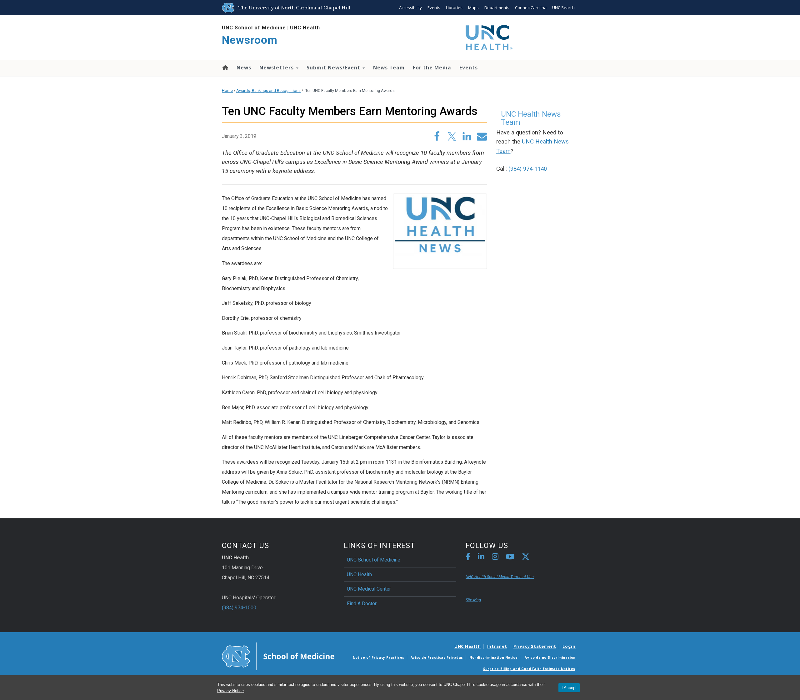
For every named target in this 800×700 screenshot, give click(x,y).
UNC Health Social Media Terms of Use (500, 576)
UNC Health (305, 28)
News (244, 67)
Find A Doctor (362, 604)
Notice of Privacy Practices (378, 657)
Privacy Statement (534, 646)
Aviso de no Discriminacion (550, 657)
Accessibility (410, 7)
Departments (496, 7)
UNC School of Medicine (254, 28)
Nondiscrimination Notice (493, 657)
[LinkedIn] (481, 558)
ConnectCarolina (531, 7)
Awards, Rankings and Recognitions (268, 90)
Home (224, 67)
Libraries (454, 7)
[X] (525, 558)
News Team (389, 67)
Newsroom (250, 40)
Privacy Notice (230, 690)
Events (434, 7)
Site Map (473, 599)
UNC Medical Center (369, 589)
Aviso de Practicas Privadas (437, 657)
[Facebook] (468, 558)
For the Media (432, 67)
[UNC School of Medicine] (278, 656)
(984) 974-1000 (239, 608)
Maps (473, 7)
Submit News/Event (334, 67)
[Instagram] (495, 558)
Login (569, 646)
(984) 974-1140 (527, 168)
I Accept (569, 687)
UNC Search (563, 7)
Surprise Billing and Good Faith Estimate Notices (529, 669)
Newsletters (277, 67)
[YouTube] (510, 558)
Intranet (497, 646)
